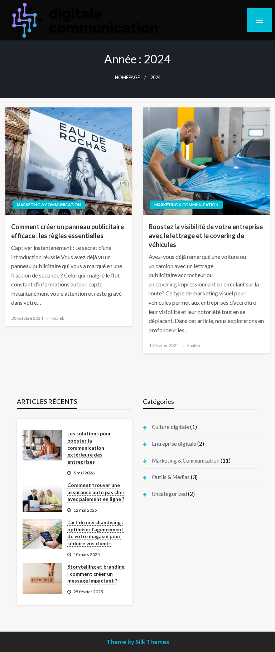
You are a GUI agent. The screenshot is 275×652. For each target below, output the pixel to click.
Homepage (127, 77)
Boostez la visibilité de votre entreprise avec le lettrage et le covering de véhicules (206, 235)
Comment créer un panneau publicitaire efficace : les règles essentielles (67, 231)
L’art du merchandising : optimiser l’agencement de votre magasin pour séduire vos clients (95, 532)
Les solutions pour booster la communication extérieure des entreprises (89, 447)
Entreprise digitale (174, 443)
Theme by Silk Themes (137, 642)
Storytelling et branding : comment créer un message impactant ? (96, 574)
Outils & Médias (171, 477)
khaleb (58, 318)
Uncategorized (169, 494)
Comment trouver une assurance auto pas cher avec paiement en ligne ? (96, 492)
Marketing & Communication (49, 204)
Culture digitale (170, 427)
